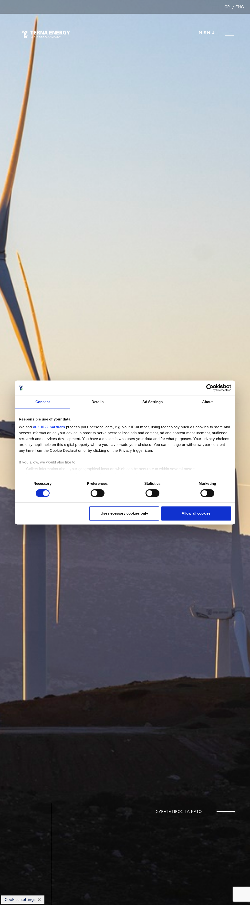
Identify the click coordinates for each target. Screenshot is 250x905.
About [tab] (207, 402)
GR (227, 7)
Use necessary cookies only (124, 513)
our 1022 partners (49, 427)
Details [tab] (98, 402)
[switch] (97, 493)
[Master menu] (229, 33)
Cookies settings (20, 900)
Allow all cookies (196, 513)
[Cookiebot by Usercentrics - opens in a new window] (209, 387)
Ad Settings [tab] (152, 402)
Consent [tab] (42, 402)
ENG (239, 7)
